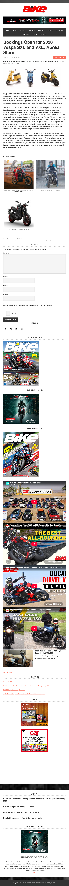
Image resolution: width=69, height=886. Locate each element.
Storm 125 (43, 240)
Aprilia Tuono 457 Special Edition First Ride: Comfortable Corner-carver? (24, 694)
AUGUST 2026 (7, 682)
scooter (37, 240)
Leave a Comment (59, 57)
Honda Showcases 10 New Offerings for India (22, 818)
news (32, 240)
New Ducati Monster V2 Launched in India (21, 812)
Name (5, 277)
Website (5, 294)
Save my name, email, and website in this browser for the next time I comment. (28, 306)
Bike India (34, 9)
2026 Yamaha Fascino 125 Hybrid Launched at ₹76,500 (49, 651)
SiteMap (34, 873)
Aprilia (13, 240)
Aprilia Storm (20, 240)
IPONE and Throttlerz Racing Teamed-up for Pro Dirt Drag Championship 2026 (26, 686)
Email (5, 285)
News (20, 238)
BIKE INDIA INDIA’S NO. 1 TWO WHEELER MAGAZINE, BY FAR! (39, 883)
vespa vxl (60, 240)
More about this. (8, 672)
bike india (27, 240)
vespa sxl (54, 240)
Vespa (48, 240)
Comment (6, 253)
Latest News (15, 238)
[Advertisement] (16, 766)
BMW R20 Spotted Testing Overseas (14, 690)
